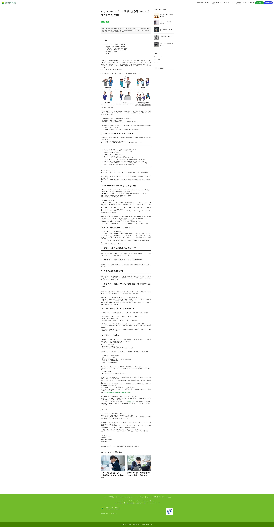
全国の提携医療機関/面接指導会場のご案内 (136, 502)
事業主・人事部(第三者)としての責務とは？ (117, 48)
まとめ (107, 53)
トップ (104, 497)
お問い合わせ (259, 3)
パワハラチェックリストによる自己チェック (117, 44)
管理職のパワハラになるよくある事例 (115, 46)
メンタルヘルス (157, 59)
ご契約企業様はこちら (123, 500)
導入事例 (207, 2)
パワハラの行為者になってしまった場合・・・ (118, 49)
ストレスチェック (225, 2)
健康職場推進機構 (119, 502)
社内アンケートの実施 (111, 51)
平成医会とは (200, 2)
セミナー (233, 2)
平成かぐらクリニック (153, 502)
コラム (244, 2)
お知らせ (169, 497)
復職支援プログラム (239, 3)
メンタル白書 (251, 2)
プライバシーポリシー (136, 500)
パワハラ (155, 62)
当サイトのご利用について (149, 500)
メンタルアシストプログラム (215, 3)
